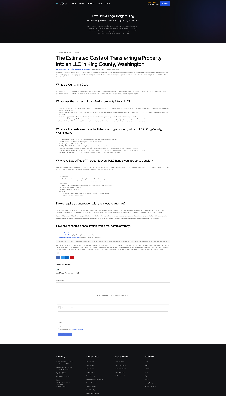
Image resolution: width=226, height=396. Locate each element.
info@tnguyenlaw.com (63, 376)
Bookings (165, 3)
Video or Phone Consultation (67, 233)
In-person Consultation (65, 235)
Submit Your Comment (64, 334)
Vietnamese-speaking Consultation (69, 237)
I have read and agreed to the (71, 329)
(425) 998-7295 (153, 5)
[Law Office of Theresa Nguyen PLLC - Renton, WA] (61, 3)
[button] (82, 3)
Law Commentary (61, 69)
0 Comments (115, 69)
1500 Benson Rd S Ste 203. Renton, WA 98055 (66, 363)
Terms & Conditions (78, 329)
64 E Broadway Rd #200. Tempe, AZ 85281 (65, 368)
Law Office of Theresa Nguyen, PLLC (79, 69)
